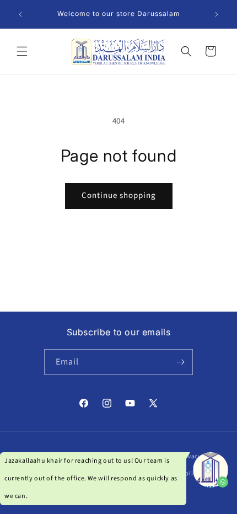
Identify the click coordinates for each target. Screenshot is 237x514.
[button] (22, 51)
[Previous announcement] (20, 14)
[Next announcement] (216, 14)
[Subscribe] (180, 362)
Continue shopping (119, 195)
